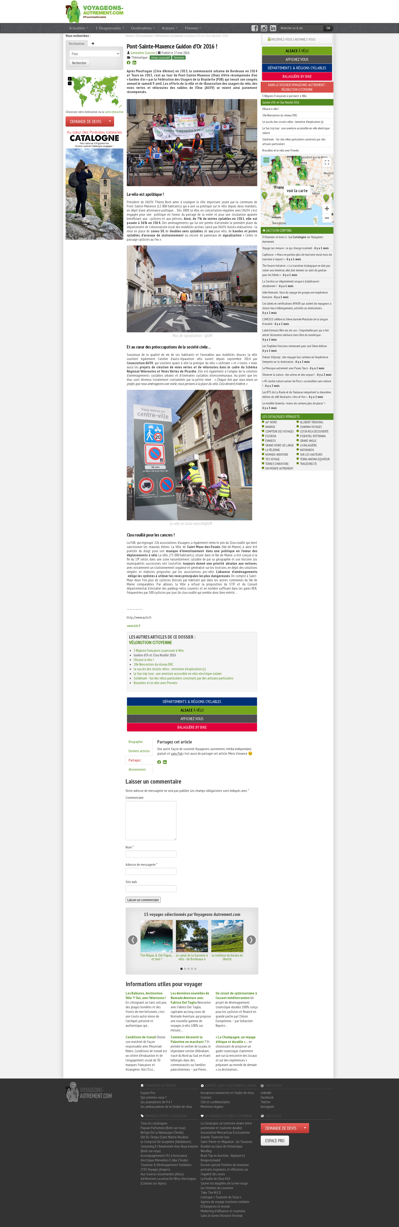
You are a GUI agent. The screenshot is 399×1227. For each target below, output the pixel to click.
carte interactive (114, 112)
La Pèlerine (272, 450)
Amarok (270, 427)
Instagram (267, 1106)
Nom (130, 847)
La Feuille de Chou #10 (215, 1178)
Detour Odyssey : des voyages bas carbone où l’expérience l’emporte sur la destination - (295, 359)
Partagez (135, 760)
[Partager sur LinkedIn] (134, 63)
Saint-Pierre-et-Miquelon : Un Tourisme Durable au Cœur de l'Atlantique (226, 1143)
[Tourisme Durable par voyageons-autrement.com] (94, 11)
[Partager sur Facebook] (128, 63)
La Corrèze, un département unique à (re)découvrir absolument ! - (290, 283)
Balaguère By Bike (192, 727)
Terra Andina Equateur (315, 459)
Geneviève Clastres (143, 52)
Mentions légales (212, 1106)
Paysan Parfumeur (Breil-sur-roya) (163, 1127)
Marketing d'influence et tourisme (223, 1211)
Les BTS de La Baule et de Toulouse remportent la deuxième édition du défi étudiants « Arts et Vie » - (296, 394)
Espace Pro (148, 1092)
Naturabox (307, 450)
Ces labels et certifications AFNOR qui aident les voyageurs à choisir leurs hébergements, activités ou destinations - (296, 308)
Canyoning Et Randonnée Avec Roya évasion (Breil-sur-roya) (169, 1148)
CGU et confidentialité (215, 1102)
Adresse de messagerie (141, 864)
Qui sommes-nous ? (154, 1097)
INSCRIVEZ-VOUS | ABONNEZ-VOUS (293, 39)
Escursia (270, 436)
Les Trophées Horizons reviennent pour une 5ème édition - (295, 348)
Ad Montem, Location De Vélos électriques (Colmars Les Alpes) (168, 1180)
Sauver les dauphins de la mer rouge (224, 1183)
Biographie (136, 741)
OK (328, 28)
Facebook (267, 1097)
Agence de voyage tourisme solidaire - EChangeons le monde (226, 1204)
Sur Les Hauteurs (311, 454)
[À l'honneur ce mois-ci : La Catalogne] (94, 184)
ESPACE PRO (274, 1141)
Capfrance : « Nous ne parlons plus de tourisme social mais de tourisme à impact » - (297, 256)
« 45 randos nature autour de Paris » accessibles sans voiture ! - (296, 383)
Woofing (206, 1150)
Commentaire (135, 797)
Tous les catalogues (154, 1123)
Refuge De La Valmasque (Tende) (162, 1132)
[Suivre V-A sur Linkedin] (273, 28)
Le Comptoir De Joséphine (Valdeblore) (166, 1141)
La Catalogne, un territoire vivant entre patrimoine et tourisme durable (226, 1125)
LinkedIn (266, 1092)
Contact (206, 1097)
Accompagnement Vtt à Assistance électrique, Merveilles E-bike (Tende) (164, 1157)
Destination (77, 43)
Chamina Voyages (311, 427)
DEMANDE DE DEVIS (85, 121)
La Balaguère (308, 445)
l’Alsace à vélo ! (144, 659)
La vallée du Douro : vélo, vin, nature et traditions (192, 957)
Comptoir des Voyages (279, 431)
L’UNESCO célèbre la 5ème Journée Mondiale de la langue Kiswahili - (295, 321)
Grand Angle (308, 441)
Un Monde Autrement (279, 468)
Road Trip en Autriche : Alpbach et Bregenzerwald (223, 1157)
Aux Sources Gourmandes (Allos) (162, 1174)
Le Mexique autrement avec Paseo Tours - (293, 368)
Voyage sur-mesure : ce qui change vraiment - (295, 248)
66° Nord (271, 422)
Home (129, 35)
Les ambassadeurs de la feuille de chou (166, 1106)
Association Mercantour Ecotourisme (225, 1132)
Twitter (265, 1102)
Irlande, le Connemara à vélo (156, 957)
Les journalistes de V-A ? (156, 1102)
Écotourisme (144, 35)
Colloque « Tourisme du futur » (221, 1197)
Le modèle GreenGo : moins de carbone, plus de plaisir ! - (294, 405)
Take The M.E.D (211, 1192)
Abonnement (137, 769)
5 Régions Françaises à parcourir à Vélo (159, 650)
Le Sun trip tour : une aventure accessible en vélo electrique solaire (178, 673)
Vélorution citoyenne (169, 35)
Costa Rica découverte (314, 431)
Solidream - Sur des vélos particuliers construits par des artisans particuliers (183, 678)
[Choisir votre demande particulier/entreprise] (110, 121)
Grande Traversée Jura (215, 1137)
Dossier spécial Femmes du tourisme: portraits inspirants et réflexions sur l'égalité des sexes (225, 1169)
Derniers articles (139, 750)
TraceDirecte (308, 464)
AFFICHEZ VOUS (192, 718)
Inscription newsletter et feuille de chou (227, 1092)
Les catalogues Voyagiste (281, 416)
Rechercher (79, 63)
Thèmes (191, 27)
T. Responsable (108, 27)
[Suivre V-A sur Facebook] (254, 28)
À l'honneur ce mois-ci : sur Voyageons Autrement (292, 239)
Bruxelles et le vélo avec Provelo (155, 682)
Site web (131, 881)
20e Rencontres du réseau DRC (153, 664)
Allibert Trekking (311, 422)
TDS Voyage (272, 459)
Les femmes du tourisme (217, 1187)
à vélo (192, 710)
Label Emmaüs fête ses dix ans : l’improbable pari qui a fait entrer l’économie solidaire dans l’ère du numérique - (295, 335)
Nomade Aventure (276, 454)
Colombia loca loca (227, 955)
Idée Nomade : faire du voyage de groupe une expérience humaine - (295, 294)
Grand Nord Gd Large (279, 445)
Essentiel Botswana (313, 436)
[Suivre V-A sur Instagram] (264, 28)
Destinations (142, 27)
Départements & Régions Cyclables (192, 701)
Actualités (77, 27)
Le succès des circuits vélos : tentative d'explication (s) (170, 669)
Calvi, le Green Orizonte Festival (221, 1215)
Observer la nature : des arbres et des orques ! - (297, 375)
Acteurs (168, 27)
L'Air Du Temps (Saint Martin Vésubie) (164, 1137)
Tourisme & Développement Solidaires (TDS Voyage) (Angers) (166, 1167)
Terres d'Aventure (277, 464)
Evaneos (270, 441)
